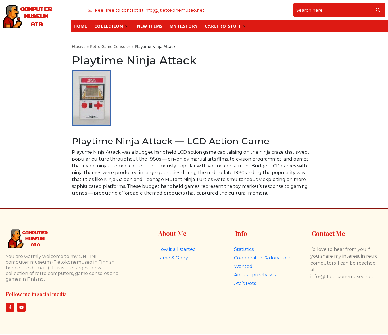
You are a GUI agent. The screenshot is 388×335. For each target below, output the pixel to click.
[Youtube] (21, 307)
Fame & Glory (172, 258)
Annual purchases (255, 275)
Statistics (244, 249)
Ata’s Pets (245, 283)
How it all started (176, 249)
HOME (80, 26)
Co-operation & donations (262, 258)
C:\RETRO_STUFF (223, 26)
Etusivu (79, 46)
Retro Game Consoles (110, 46)
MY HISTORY (184, 26)
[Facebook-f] (10, 307)
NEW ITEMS (149, 26)
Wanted (243, 266)
